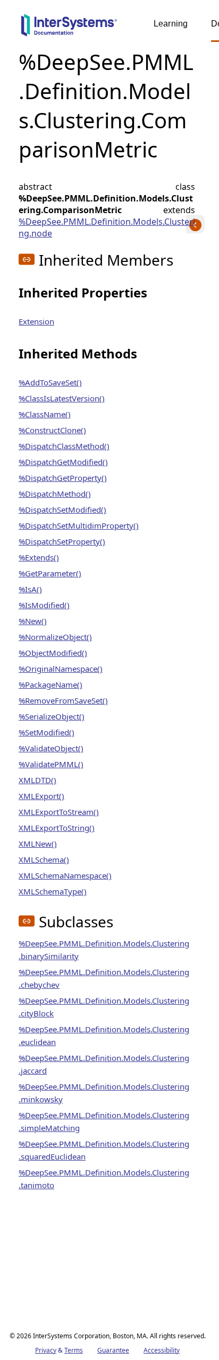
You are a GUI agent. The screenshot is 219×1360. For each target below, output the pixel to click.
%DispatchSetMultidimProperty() (79, 525)
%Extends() (39, 557)
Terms (73, 1350)
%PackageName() (50, 684)
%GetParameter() (50, 573)
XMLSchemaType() (53, 891)
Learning (171, 23)
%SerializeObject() (52, 716)
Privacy (45, 1350)
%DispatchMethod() (55, 493)
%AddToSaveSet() (50, 382)
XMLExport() (41, 796)
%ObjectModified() (53, 652)
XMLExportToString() (57, 827)
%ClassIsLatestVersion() (62, 398)
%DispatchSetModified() (62, 509)
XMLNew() (38, 843)
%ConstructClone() (52, 430)
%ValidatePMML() (51, 764)
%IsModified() (44, 605)
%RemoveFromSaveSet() (63, 700)
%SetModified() (46, 732)
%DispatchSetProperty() (62, 541)
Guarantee (113, 1350)
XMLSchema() (44, 859)
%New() (33, 621)
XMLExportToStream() (59, 811)
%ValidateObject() (51, 748)
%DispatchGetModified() (63, 462)
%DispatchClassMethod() (64, 446)
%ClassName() (45, 414)
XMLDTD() (37, 780)
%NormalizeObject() (55, 636)
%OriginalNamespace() (61, 668)
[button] (27, 259)
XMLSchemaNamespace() (65, 875)
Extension (36, 321)
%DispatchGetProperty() (63, 477)
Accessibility (162, 1350)
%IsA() (30, 589)
